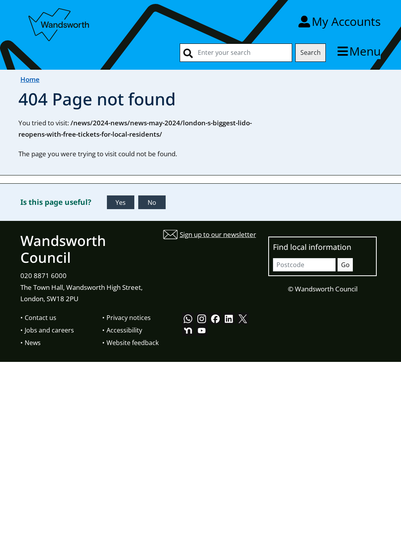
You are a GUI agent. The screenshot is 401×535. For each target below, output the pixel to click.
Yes (121, 202)
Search (310, 52)
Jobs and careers (49, 330)
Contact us (40, 317)
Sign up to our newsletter (218, 234)
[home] (59, 23)
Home (30, 79)
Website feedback (133, 342)
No (152, 202)
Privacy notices (129, 317)
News (33, 342)
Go (345, 264)
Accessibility (124, 330)
